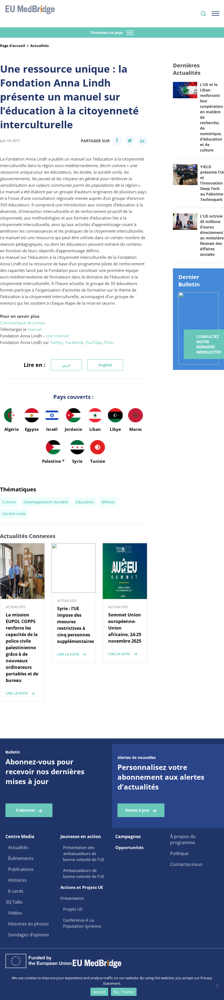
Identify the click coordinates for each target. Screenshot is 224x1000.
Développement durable (45, 502)
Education (85, 502)
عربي (66, 364)
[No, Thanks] (217, 985)
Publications (21, 869)
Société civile (14, 513)
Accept (99, 992)
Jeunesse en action (80, 836)
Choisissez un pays (106, 32)
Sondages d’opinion (28, 935)
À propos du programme (183, 839)
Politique (179, 853)
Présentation (72, 898)
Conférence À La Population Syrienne (82, 923)
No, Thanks (124, 992)
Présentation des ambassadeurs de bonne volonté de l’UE (83, 853)
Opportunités (129, 847)
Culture (9, 502)
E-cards (15, 891)
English (105, 364)
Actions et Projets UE (81, 887)
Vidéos (15, 913)
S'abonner (25, 810)
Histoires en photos (28, 924)
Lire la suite (17, 693)
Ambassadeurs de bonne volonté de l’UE (83, 873)
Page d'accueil (12, 45)
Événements (21, 858)
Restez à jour (137, 810)
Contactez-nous (186, 864)
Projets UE (72, 909)
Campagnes (128, 836)
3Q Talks (14, 902)
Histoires (17, 880)
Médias (108, 502)
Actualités (39, 45)
